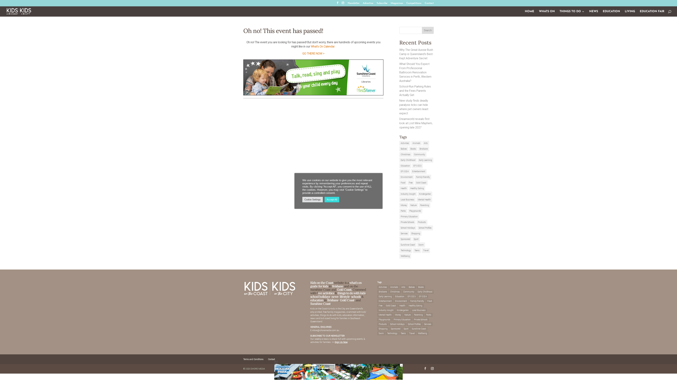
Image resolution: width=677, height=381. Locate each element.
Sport (416, 239)
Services (404, 233)
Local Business (407, 199)
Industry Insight (408, 194)
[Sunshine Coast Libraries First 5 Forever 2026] (313, 94)
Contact (429, 3)
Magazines (397, 3)
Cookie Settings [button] (312, 199)
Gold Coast (421, 183)
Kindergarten (425, 194)
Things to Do (570, 11)
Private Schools (407, 222)
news (334, 297)
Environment (407, 177)
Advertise (368, 3)
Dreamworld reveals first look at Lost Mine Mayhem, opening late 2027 (415, 123)
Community (419, 154)
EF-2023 (417, 166)
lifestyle (345, 297)
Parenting (424, 205)
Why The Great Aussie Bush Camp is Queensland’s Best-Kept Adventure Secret (416, 54)
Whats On (547, 11)
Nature (413, 205)
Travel (426, 250)
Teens (417, 250)
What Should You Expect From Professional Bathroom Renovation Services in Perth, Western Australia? (415, 72)
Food (403, 183)
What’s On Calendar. (323, 46)
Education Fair (652, 11)
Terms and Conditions (253, 359)
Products (422, 222)
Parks (403, 211)
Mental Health (424, 199)
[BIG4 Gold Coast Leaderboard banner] (338, 378)
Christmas (405, 154)
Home (529, 11)
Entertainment (418, 171)
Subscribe (382, 3)
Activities (405, 143)
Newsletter (353, 3)
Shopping (415, 233)
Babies (404, 149)
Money (404, 205)
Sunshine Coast (408, 245)
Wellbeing (405, 256)
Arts (426, 143)
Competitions (413, 3)
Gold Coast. (344, 290)
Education (611, 11)
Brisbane (424, 149)
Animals (416, 143)
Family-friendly (423, 177)
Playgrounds (415, 211)
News (593, 11)
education (317, 300)
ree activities (326, 293)
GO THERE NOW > (313, 53)
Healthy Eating (417, 188)
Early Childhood (408, 160)
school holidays (320, 297)
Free (411, 183)
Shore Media (258, 369)
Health (404, 188)
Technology (406, 250)
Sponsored (405, 239)
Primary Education (409, 216)
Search (428, 30)
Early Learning (425, 160)
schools (356, 297)
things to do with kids (351, 293)
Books (413, 149)
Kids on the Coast (321, 283)
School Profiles (425, 228)
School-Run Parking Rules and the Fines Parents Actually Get (415, 91)
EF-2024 (405, 171)
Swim (421, 245)
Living (630, 11)
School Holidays (408, 228)
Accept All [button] (332, 199)
